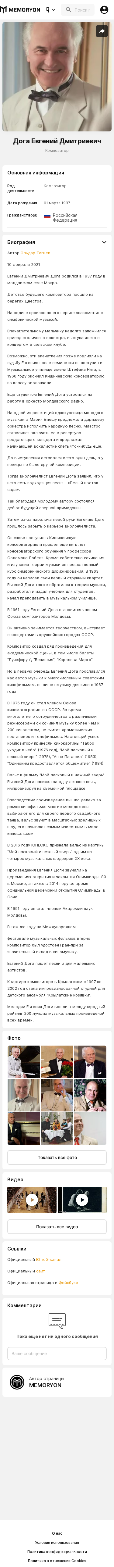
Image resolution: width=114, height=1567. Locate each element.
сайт (40, 1270)
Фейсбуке (68, 1282)
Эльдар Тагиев (35, 252)
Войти (104, 10)
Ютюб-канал (48, 1259)
